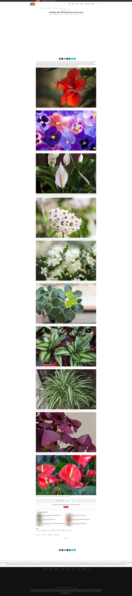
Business (62, 562)
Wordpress (123, 564)
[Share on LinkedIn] (70, 59)
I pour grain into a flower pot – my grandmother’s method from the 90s (54, 523)
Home (69, 4)
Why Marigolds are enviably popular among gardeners (81, 519)
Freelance (99, 562)
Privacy (57, 587)
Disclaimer (61, 587)
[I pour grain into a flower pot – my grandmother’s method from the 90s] (39, 524)
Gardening (50, 534)
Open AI (28, 564)
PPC (31, 564)
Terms (66, 587)
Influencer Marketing (115, 562)
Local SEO (122, 562)
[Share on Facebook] (62, 59)
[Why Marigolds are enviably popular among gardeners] (69, 519)
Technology (94, 564)
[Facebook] (90, 1)
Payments (70, 587)
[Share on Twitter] (65, 59)
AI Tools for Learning (36, 562)
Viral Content (103, 564)
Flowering (44, 534)
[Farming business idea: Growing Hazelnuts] (69, 524)
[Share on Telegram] (75, 59)
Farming (38, 534)
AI (10, 562)
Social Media (83, 564)
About (73, 4)
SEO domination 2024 (57, 564)
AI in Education (14, 562)
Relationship (36, 564)
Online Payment (22, 564)
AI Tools (29, 562)
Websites (117, 564)
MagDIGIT (70, 593)
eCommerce (94, 562)
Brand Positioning (56, 562)
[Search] (98, 4)
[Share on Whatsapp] (72, 59)
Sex (71, 564)
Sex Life (75, 564)
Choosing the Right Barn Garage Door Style (79, 515)
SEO (45, 564)
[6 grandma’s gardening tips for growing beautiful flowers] (39, 515)
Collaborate (87, 4)
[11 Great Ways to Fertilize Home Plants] (39, 519)
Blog (77, 4)
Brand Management (49, 562)
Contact (92, 4)
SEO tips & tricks (66, 564)
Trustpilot (66, 538)
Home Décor (41, 8)
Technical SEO (89, 564)
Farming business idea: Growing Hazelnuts (79, 523)
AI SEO (19, 562)
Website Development (111, 564)
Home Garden (57, 534)
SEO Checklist (50, 564)
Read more (68, 592)
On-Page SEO (16, 564)
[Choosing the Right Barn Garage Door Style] (69, 515)
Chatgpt (67, 562)
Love (126, 562)
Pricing (81, 4)
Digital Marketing (88, 562)
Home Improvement (48, 8)
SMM (78, 564)
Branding (42, 562)
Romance (41, 564)
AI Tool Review (24, 562)
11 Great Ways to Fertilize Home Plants (49, 519)
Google (109, 562)
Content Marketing (80, 562)
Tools (98, 564)
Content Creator (72, 562)
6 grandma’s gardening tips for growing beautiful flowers (52, 515)
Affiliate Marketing (4, 562)
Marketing (10, 564)
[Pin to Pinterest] (67, 59)
